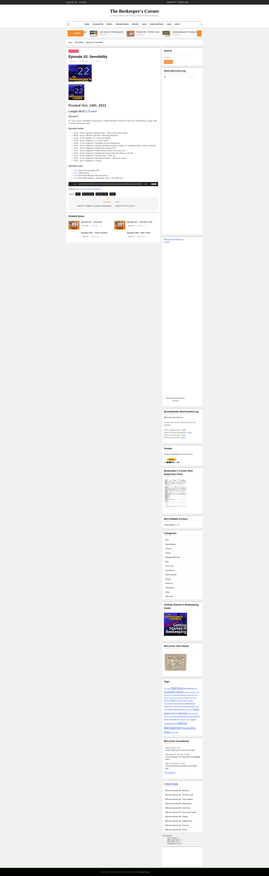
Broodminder (189, 688)
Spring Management (179, 716)
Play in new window (83, 189)
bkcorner (73, 61)
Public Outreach (170, 575)
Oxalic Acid (190, 703)
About (177, 24)
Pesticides (168, 706)
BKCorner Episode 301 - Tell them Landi (179, 795)
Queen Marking (189, 709)
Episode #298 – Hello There (138, 233)
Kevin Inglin (190, 695)
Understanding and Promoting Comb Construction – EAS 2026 (168, 32)
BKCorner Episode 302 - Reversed (177, 791)
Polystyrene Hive (179, 706)
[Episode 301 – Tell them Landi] (103, 35)
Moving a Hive (101, 194)
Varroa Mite (189, 727)
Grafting (186, 692)
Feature (168, 553)
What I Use (169, 596)
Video (112, 194)
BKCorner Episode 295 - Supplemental (178, 821)
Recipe (175, 713)
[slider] (154, 184)
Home (86, 24)
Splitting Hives (168, 716)
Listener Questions (179, 698)
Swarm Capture (194, 716)
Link (75, 170)
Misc (167, 562)
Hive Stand (177, 695)
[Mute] (149, 184)
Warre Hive (175, 732)
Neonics (167, 701)
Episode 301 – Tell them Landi (177, 2)
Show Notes (97, 24)
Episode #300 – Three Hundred (94, 233)
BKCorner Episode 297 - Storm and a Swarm (180, 812)
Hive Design (192, 692)
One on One (169, 566)
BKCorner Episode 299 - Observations (178, 804)
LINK (184, 430)
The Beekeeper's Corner (134, 11)
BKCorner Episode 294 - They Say (177, 825)
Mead (186, 698)
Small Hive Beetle (193, 713)
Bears (169, 688)
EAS (196, 688)
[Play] (71, 184)
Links (169, 24)
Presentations (122, 24)
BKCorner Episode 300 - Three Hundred (179, 799)
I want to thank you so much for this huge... (180, 750)
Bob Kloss (177, 688)
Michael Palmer (193, 698)
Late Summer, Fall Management (84, 32)
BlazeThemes (145, 872)
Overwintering (178, 704)
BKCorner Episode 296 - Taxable (176, 817)
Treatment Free (170, 723)
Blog (144, 24)
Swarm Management (171, 719)
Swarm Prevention (185, 719)
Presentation (190, 706)
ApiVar (165, 688)
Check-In (168, 549)
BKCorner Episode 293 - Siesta (176, 830)
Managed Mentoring (172, 557)
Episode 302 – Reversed (91, 222)
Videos (109, 24)
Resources (169, 583)
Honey (183, 695)
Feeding (179, 692)
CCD (78, 194)
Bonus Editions (157, 24)
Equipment (169, 692)
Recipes (135, 24)
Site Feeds (172, 783)
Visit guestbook (169, 773)
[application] (113, 184)
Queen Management (176, 709)
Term (193, 719)
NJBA (172, 700)
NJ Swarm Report (181, 700)
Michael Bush (88, 194)
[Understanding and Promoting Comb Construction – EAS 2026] (139, 35)
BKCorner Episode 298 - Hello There (178, 808)
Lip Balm (171, 698)
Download (96, 189)
